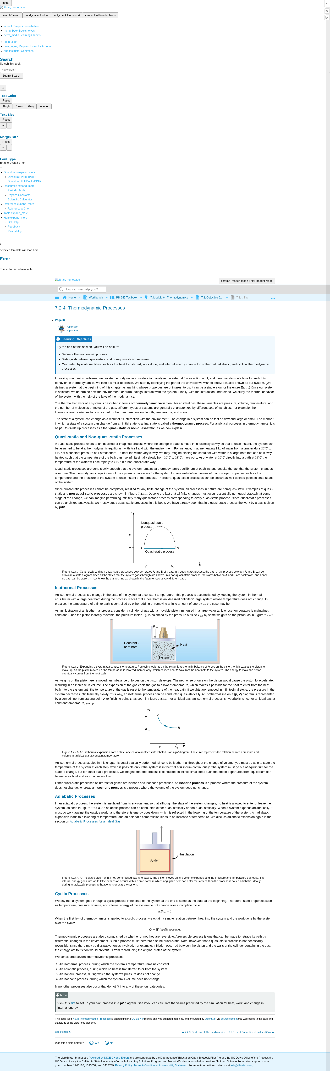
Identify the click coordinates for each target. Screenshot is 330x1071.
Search (61, 289)
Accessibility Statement (173, 1065)
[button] (14, 226)
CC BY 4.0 (137, 1018)
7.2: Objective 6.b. (212, 297)
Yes (97, 1043)
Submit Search (11, 75)
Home (72, 297)
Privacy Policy (123, 1065)
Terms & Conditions (146, 1065)
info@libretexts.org (241, 1065)
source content (229, 1018)
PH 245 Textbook (127, 297)
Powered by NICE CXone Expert (109, 1057)
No (111, 1043)
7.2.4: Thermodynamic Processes (92, 1018)
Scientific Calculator (20, 199)
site (73, 1003)
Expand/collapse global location (273, 296)
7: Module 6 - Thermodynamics (169, 297)
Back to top (61, 1031)
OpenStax (72, 326)
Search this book (10, 63)
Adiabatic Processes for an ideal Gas (95, 821)
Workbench (96, 297)
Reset (6, 100)
